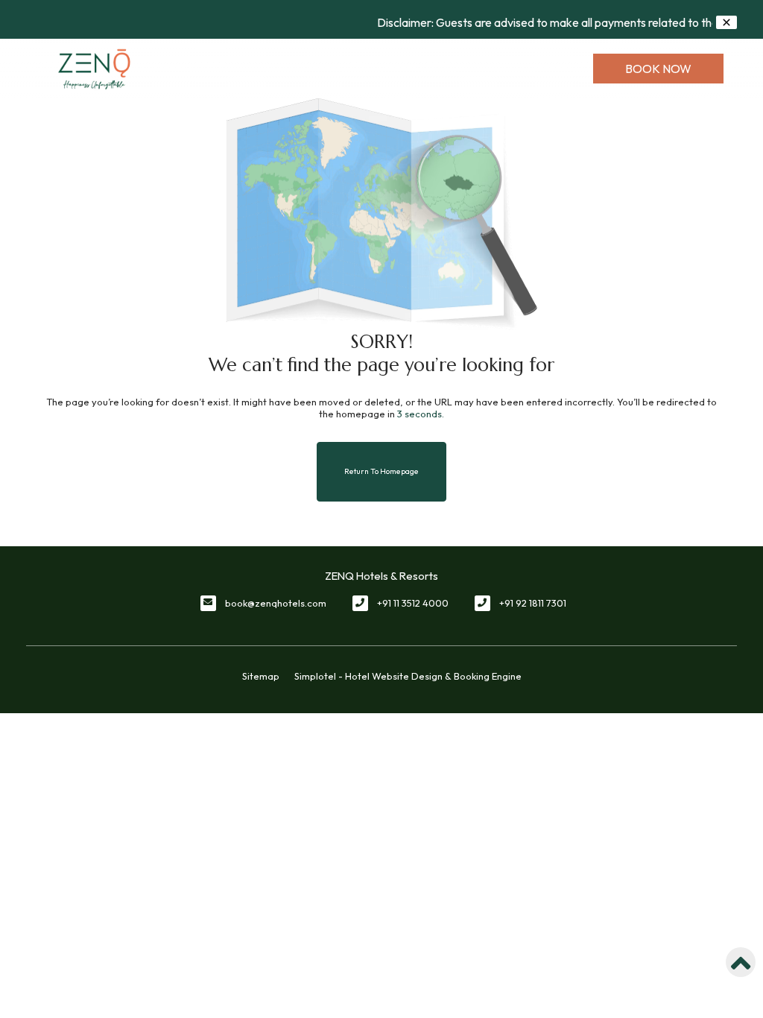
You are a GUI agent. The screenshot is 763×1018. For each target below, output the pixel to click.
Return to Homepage (381, 471)
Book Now (658, 68)
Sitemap (260, 676)
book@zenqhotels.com (275, 603)
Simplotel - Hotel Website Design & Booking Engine (408, 676)
